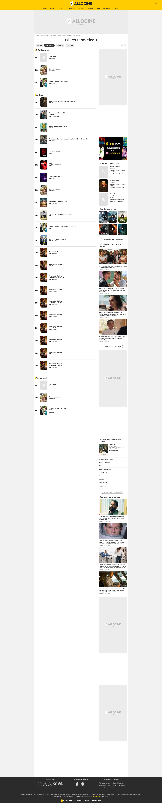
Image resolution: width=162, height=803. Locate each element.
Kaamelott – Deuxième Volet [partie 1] (62, 101)
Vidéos (90, 8)
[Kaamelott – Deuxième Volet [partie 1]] (43, 102)
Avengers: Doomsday (105, 469)
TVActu (81, 8)
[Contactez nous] (60, 784)
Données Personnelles (89, 794)
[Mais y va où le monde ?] (43, 240)
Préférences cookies (76, 794)
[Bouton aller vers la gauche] (122, 45)
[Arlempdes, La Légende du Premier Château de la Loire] (43, 139)
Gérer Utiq (132, 794)
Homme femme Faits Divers (58, 81)
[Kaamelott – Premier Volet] (43, 202)
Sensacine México (109, 788)
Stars (42, 35)
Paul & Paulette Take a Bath (58, 126)
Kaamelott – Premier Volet (58, 201)
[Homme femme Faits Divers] (43, 82)
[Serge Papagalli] (103, 185)
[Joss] (43, 70)
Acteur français (52, 35)
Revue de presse (100, 794)
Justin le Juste (103, 482)
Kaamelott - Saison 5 (56, 264)
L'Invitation (112, 444)
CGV (56, 794)
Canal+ (116, 8)
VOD (98, 8)
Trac (50, 151)
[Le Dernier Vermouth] (43, 215)
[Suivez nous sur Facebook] (40, 784)
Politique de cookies (64, 794)
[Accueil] (81, 3)
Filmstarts (102, 783)
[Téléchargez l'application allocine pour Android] (84, 783)
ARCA (51, 164)
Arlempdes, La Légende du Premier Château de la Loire (68, 139)
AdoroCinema (117, 785)
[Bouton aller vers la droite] (125, 45)
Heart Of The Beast (104, 462)
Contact (22, 794)
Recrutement (40, 794)
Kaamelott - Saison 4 (56, 301)
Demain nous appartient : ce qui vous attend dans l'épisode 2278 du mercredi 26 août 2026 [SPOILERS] (112, 290)
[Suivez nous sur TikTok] (55, 784)
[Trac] (43, 152)
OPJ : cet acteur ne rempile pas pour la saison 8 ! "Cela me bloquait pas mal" (113, 266)
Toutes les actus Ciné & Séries (113, 346)
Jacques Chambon (115, 166)
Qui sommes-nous (30, 794)
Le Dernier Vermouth (56, 214)
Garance (101, 479)
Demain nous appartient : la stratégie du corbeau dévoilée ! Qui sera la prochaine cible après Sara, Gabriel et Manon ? (112, 314)
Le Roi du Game (103, 472)
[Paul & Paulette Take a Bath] (43, 127)
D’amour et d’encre (55, 176)
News (44, 8)
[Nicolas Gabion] (103, 199)
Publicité (47, 794)
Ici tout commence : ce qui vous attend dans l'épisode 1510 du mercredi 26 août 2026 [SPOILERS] (112, 338)
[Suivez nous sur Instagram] (50, 784)
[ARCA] (43, 165)
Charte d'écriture (111, 794)
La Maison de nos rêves (106, 459)
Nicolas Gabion (114, 194)
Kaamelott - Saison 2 (56, 352)
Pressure (101, 476)
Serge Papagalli (114, 180)
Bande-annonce (113, 450)
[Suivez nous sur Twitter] (45, 784)
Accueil (37, 35)
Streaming (71, 8)
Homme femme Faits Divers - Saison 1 (62, 227)
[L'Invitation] (103, 450)
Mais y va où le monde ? (57, 239)
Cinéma (52, 8)
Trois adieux (102, 486)
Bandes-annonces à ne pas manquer (113, 239)
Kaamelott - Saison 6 (56, 252)
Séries (61, 8)
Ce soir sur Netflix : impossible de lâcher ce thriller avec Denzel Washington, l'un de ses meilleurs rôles (111, 518)
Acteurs (46, 35)
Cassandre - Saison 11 (57, 113)
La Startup (52, 56)
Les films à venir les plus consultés (113, 492)
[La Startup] (43, 57)
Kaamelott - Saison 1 (56, 326)
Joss (50, 69)
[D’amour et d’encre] (43, 177)
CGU (52, 794)
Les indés (106, 8)
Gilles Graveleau (61, 35)
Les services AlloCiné (122, 794)
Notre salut (102, 466)
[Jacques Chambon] (103, 172)
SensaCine (116, 783)
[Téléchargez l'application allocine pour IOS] (78, 783)
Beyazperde (102, 785)
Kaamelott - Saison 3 (56, 276)
